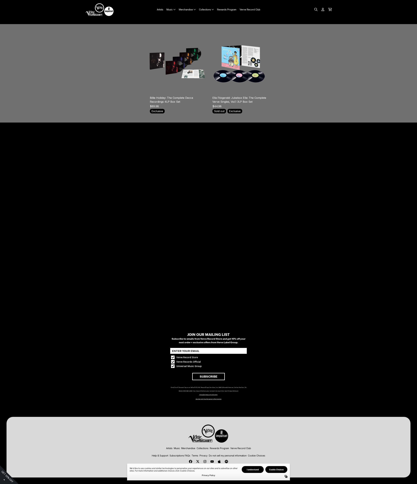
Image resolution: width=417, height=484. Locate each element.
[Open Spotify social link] (226, 461)
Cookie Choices (256, 455)
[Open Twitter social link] (197, 461)
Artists (169, 448)
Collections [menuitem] (205, 9)
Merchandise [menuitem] (186, 9)
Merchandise (188, 448)
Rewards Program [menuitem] (226, 9)
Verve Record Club (240, 448)
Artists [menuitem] (160, 9)
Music (177, 448)
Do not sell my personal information (228, 455)
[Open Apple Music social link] (219, 461)
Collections (202, 448)
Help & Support (160, 455)
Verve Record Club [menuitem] (250, 9)
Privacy (204, 455)
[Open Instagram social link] (204, 461)
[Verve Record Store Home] (99, 9)
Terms (195, 455)
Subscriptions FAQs (180, 455)
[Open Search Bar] (315, 9)
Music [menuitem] (169, 9)
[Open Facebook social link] (190, 461)
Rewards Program (219, 448)
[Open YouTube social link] (212, 461)
